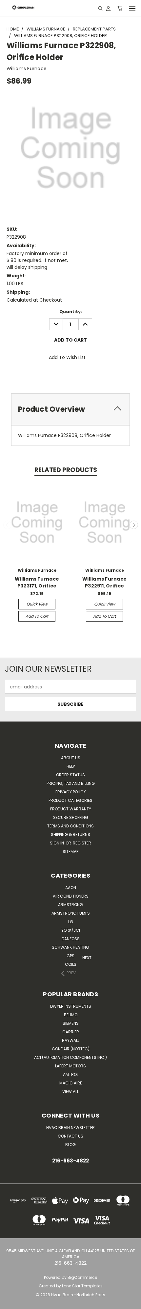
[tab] (70, 409)
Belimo (70, 1015)
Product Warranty (70, 809)
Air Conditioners (71, 896)
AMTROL (70, 1074)
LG (70, 921)
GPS (70, 956)
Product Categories (70, 800)
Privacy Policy (70, 792)
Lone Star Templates (82, 1286)
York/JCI (70, 930)
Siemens (71, 1023)
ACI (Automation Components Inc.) (70, 1057)
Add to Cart (37, 616)
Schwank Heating (70, 947)
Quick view (37, 604)
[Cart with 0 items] (119, 8)
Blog (70, 1144)
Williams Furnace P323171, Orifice (37, 582)
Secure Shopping (70, 817)
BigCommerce (82, 1277)
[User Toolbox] (108, 8)
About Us (70, 758)
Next (134, 525)
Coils (70, 964)
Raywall (70, 1040)
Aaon (70, 887)
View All (70, 1091)
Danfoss (71, 939)
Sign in (57, 843)
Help (71, 766)
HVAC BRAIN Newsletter (70, 1127)
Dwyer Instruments (70, 1006)
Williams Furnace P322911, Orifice (104, 582)
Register (82, 843)
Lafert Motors (70, 1066)
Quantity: (70, 311)
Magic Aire (70, 1083)
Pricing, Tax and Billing (71, 783)
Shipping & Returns (70, 834)
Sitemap (70, 851)
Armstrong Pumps (70, 913)
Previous (7, 525)
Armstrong (70, 904)
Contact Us (70, 1136)
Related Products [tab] (65, 470)
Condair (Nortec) (71, 1049)
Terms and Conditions (70, 826)
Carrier (70, 1032)
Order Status (70, 775)
